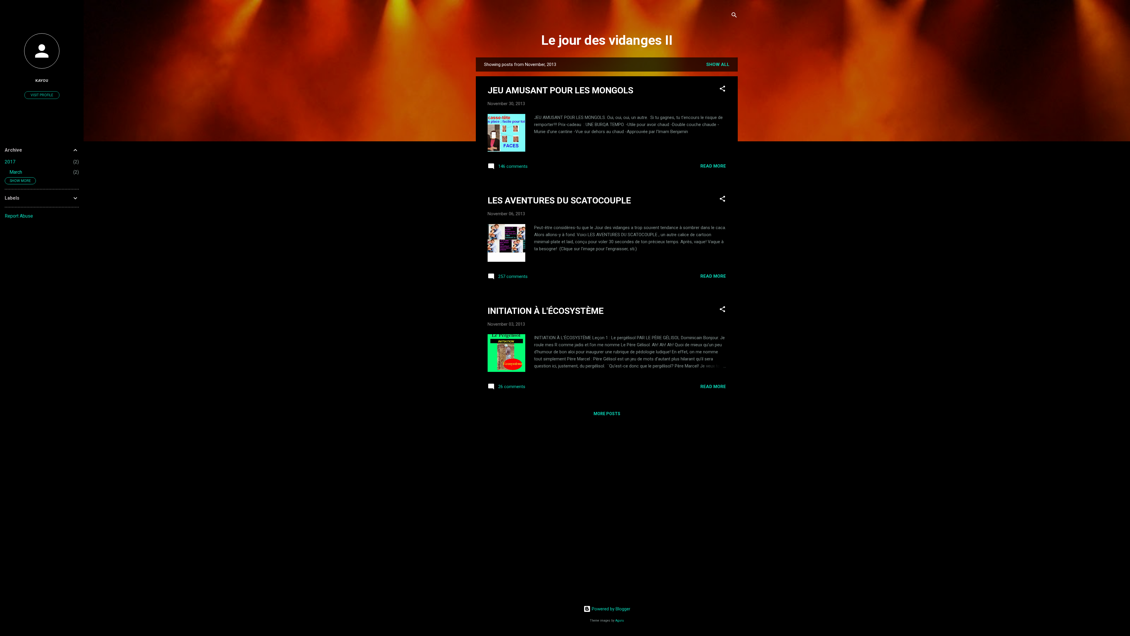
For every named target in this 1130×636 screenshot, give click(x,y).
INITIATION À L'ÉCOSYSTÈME (546, 311)
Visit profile (42, 95)
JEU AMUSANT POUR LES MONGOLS (560, 90)
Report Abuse (19, 216)
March (15, 172)
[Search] (734, 16)
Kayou (41, 80)
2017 (10, 162)
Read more (713, 166)
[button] (722, 89)
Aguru (619, 620)
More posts (607, 413)
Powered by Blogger (610, 609)
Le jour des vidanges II (607, 40)
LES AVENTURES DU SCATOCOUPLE (559, 200)
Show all (717, 64)
